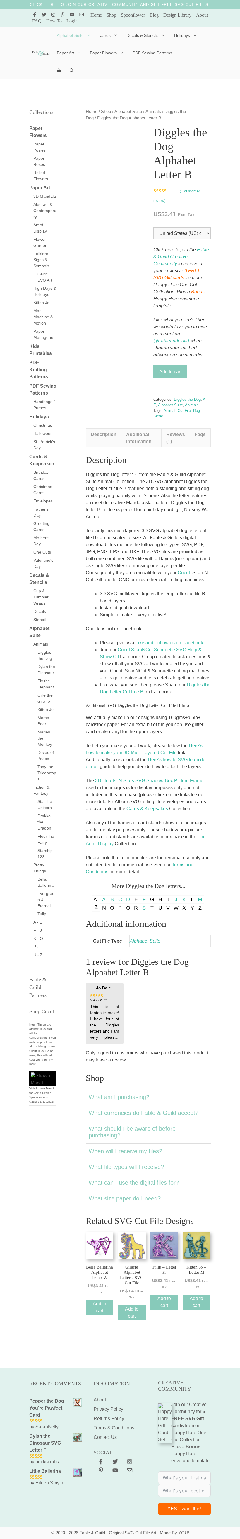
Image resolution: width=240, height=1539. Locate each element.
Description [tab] (103, 434)
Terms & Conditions (114, 1427)
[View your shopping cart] (58, 70)
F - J (37, 930)
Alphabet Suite (70, 35)
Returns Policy (109, 1418)
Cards (105, 35)
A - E (37, 922)
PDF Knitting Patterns (38, 369)
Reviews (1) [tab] (175, 438)
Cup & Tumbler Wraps (41, 597)
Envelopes (43, 501)
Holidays (182, 35)
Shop (111, 15)
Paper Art (65, 53)
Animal (169, 410)
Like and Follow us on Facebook (169, 642)
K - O (38, 938)
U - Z (38, 954)
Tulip (41, 914)
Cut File (184, 410)
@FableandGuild (171, 340)
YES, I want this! (184, 1508)
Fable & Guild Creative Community (181, 256)
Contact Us (105, 1437)
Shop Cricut (41, 1011)
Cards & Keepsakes (147, 808)
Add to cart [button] (99, 1307)
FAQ (37, 20)
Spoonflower (133, 15)
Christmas (42, 425)
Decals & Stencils (142, 35)
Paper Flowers (103, 53)
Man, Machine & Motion (43, 316)
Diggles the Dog (187, 399)
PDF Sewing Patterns (152, 53)
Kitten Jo (41, 302)
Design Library (177, 15)
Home (96, 15)
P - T (37, 946)
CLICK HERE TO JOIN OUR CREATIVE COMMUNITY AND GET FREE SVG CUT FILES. (120, 4)
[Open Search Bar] (71, 70)
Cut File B (132, 691)
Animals (153, 111)
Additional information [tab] (139, 438)
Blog (154, 15)
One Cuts (42, 552)
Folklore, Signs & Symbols (41, 259)
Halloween (43, 433)
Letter (158, 416)
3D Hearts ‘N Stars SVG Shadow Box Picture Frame (149, 780)
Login (72, 20)
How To (54, 20)
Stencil (39, 619)
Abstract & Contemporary (44, 210)
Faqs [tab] (200, 434)
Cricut (184, 572)
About (202, 15)
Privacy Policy (108, 1409)
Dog (196, 410)
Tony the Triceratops (46, 772)
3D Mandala (44, 196)
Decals (39, 611)
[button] (148, 1097)
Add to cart (170, 371)
